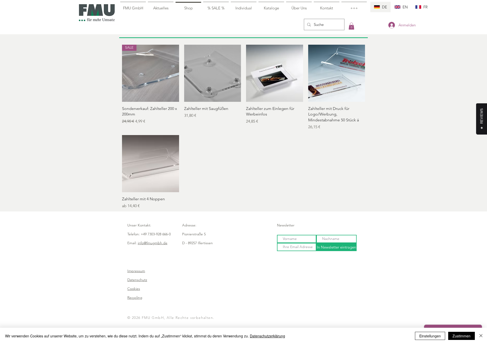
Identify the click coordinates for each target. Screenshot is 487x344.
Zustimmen (462, 335)
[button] (351, 26)
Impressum (136, 271)
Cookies (133, 288)
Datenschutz (137, 279)
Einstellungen (430, 335)
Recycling (134, 297)
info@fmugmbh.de (152, 243)
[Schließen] (481, 336)
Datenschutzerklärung (267, 335)
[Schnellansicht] (212, 73)
